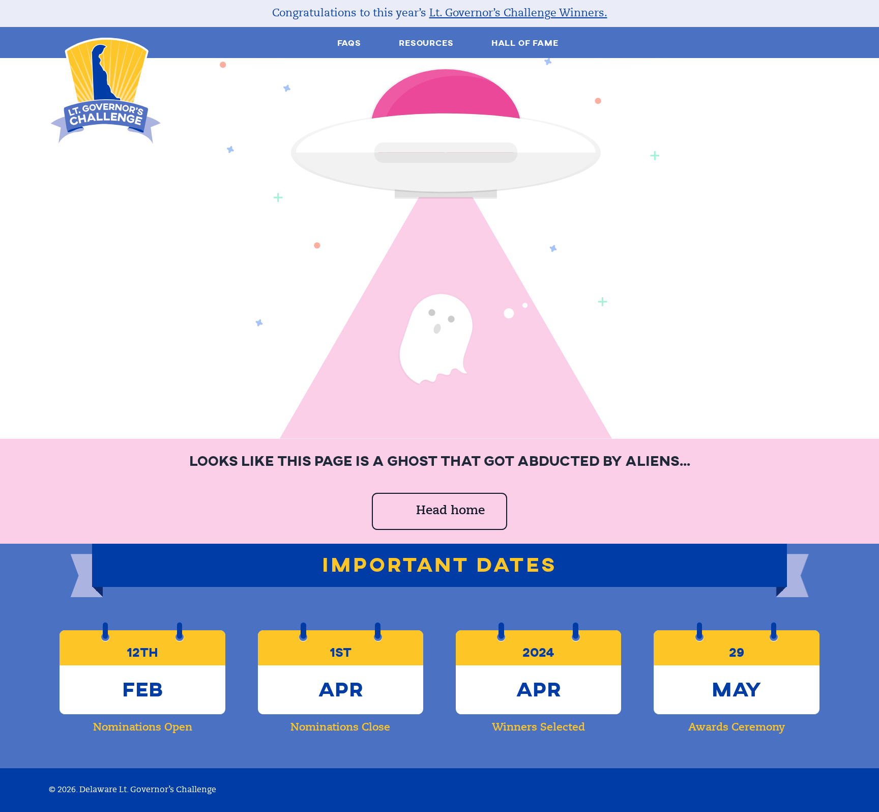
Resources (426, 43)
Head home (450, 511)
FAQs (349, 43)
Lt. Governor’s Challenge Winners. (518, 13)
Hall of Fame (525, 43)
